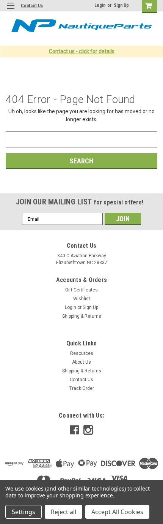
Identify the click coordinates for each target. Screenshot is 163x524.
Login (99, 5)
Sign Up (121, 5)
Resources (81, 353)
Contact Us (32, 5)
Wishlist (81, 298)
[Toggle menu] (10, 10)
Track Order (81, 388)
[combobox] (81, 139)
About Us (81, 362)
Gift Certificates (81, 290)
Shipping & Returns (81, 316)
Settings (23, 512)
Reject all (63, 512)
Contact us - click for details (81, 51)
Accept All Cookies (117, 512)
